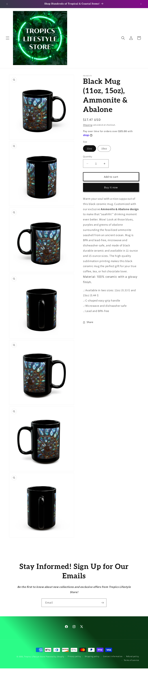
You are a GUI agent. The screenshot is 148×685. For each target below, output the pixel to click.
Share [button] (90, 322)
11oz (89, 148)
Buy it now (111, 187)
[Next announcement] (141, 4)
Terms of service (131, 660)
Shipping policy (92, 656)
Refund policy (132, 656)
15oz (104, 148)
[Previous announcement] (7, 4)
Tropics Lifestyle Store (34, 656)
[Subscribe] (102, 602)
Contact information (113, 656)
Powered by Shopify (55, 656)
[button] (8, 38)
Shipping (87, 124)
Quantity (87, 156)
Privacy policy (74, 656)
